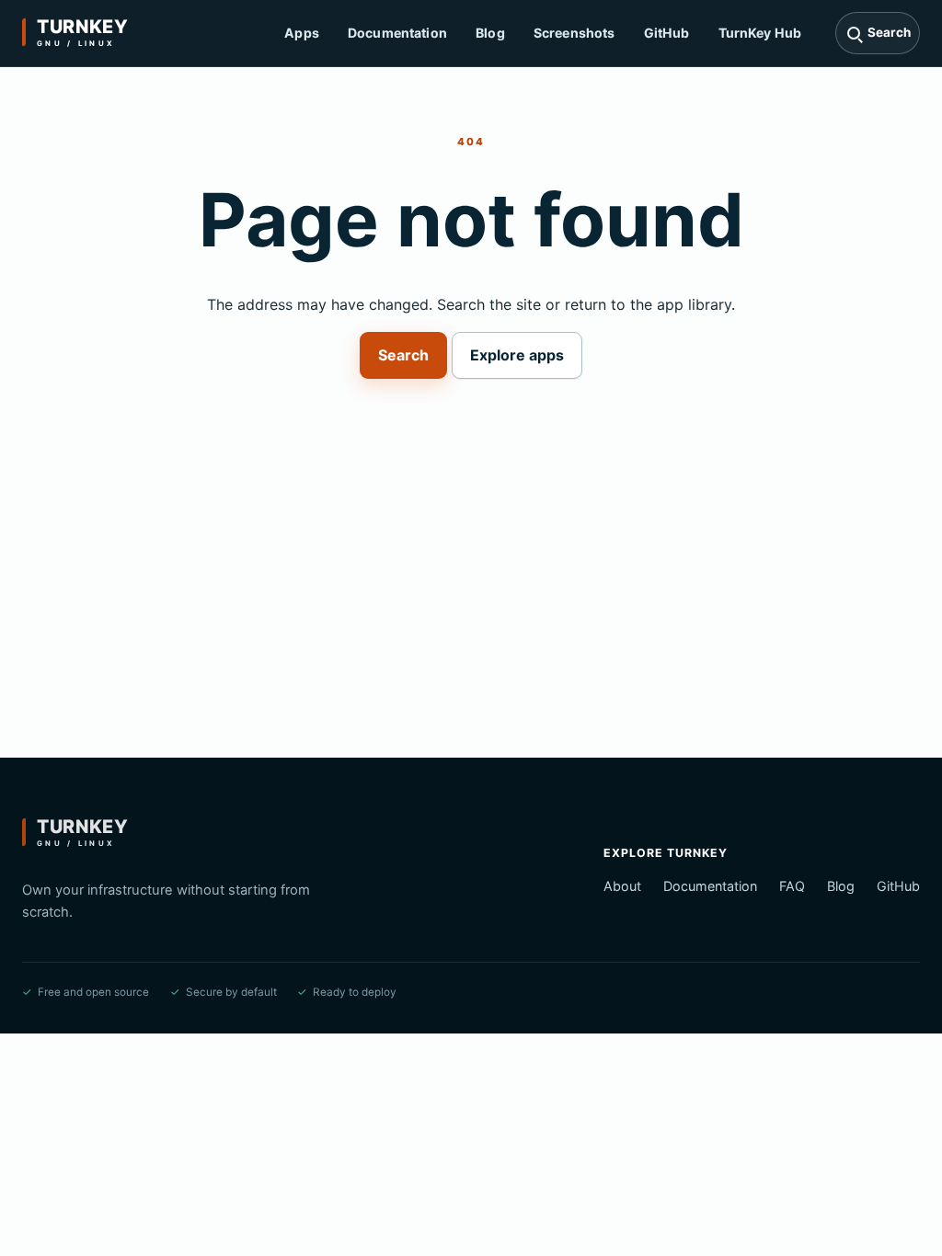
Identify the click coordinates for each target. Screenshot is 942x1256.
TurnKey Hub (760, 32)
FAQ (792, 886)
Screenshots (574, 32)
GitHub (667, 32)
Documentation (397, 32)
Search (403, 355)
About (622, 886)
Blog (490, 32)
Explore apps (517, 355)
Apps (301, 32)
